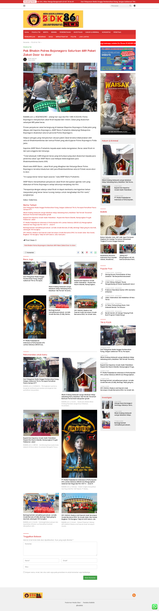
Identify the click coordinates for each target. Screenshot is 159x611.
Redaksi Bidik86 (89, 603)
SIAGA (51, 37)
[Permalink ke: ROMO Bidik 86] (25, 59)
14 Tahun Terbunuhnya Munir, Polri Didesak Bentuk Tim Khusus (117, 306)
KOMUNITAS (106, 32)
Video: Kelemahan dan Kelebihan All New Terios (120, 298)
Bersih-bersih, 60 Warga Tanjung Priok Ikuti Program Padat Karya (119, 314)
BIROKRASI (42, 37)
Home (27, 32)
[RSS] (134, 595)
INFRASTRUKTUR (62, 37)
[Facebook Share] (78, 252)
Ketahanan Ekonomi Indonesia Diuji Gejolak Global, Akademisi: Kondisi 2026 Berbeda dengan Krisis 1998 (108, 257)
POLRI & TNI (36, 32)
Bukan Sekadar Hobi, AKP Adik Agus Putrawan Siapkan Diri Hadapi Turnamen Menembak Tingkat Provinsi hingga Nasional (117, 239)
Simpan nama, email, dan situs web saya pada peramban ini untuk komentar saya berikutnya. (57, 572)
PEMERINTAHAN (65, 32)
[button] (130, 5)
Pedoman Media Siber (73, 603)
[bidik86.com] (53, 19)
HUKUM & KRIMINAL (92, 32)
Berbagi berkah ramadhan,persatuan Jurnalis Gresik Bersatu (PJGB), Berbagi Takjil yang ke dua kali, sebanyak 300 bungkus (59, 229)
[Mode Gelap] (135, 6)
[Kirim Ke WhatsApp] (95, 252)
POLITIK (73, 37)
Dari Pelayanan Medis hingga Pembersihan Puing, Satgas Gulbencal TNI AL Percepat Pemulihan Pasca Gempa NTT (80, 2)
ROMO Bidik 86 (32, 59)
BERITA (45, 32)
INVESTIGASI (78, 32)
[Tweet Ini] (82, 252)
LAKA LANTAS (84, 37)
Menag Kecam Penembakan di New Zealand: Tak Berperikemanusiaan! (118, 275)
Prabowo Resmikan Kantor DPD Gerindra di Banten (120, 291)
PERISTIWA (117, 32)
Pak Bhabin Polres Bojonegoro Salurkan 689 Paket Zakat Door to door (50, 245)
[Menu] (24, 6)
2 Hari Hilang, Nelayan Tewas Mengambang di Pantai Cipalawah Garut (120, 283)
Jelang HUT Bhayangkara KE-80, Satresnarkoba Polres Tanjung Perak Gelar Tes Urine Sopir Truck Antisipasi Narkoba (127, 257)
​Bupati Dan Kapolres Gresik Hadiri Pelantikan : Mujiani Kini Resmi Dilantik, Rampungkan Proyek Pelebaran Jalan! (57, 219)
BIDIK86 (54, 32)
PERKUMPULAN (30, 37)
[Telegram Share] (91, 252)
